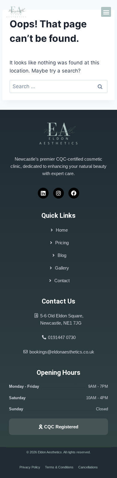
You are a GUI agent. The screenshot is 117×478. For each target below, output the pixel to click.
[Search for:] (58, 86)
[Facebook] (73, 193)
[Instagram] (58, 193)
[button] (106, 12)
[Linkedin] (43, 193)
